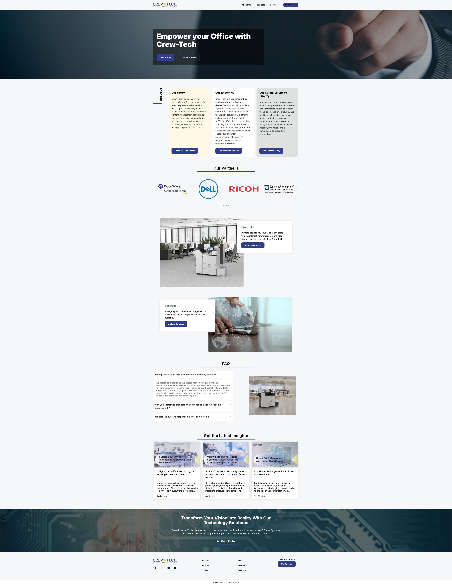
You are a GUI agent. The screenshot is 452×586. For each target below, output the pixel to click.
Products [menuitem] (205, 570)
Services (274, 5)
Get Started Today (226, 541)
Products (260, 5)
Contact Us (290, 5)
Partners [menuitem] (242, 570)
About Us (246, 5)
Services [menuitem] (205, 565)
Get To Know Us (189, 57)
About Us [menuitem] (205, 560)
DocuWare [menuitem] (242, 565)
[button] (155, 189)
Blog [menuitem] (240, 560)
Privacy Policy (234, 583)
